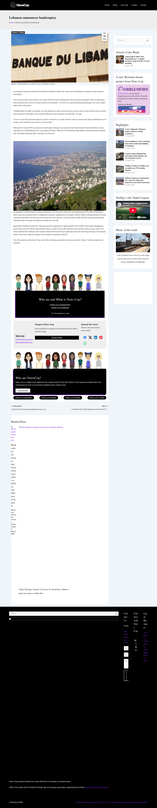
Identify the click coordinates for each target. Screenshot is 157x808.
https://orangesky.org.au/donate (97, 787)
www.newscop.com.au (23, 342)
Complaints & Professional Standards (87, 802)
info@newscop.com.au (24, 339)
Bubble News (123, 93)
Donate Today (57, 338)
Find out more (23, 390)
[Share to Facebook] (83, 338)
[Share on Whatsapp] (83, 343)
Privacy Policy (106, 802)
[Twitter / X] (136, 643)
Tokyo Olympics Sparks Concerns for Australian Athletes (43, 589)
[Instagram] (136, 647)
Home (107, 5)
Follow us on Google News (60, 305)
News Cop (19, 335)
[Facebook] (135, 640)
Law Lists (124, 5)
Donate (143, 5)
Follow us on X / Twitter (97, 397)
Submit (126, 675)
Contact (134, 5)
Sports (30, 593)
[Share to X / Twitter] (89, 338)
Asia (25, 593)
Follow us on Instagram (60, 308)
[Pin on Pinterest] (99, 338)
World (22, 32)
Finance (15, 32)
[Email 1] (136, 650)
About (115, 5)
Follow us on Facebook (73, 397)
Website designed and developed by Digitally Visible (129, 802)
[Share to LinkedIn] (94, 338)
